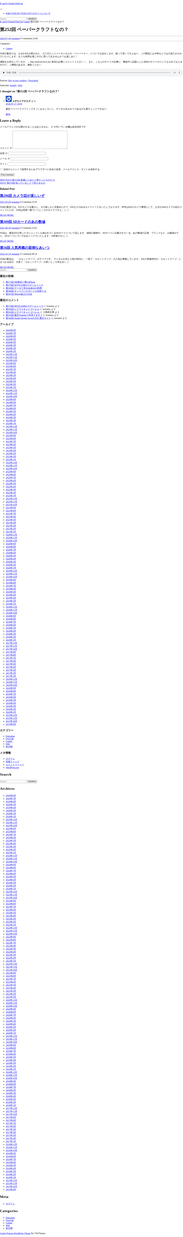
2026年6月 (11, 336)
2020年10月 (11, 541)
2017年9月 (11, 652)
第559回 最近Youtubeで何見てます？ (24, 315)
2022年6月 (11, 480)
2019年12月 (11, 571)
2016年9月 (11, 688)
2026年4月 (11, 342)
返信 (8, 114)
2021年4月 (11, 523)
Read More (7, 215)
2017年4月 (11, 667)
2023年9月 (11, 435)
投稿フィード (12, 761)
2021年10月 (11, 505)
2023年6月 (11, 444)
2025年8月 (11, 366)
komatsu (15, 38)
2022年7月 (11, 477)
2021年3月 (11, 526)
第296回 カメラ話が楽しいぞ (22, 195)
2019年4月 (11, 595)
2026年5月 (11, 339)
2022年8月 (11, 474)
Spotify (13, 85)
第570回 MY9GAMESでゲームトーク (24, 285)
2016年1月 (11, 712)
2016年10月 (11, 685)
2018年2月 (11, 637)
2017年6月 (11, 661)
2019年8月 (11, 583)
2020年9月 (11, 544)
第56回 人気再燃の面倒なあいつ (25, 247)
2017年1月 (11, 676)
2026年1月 (11, 351)
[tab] (1, 9)
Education (10, 736)
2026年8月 (11, 330)
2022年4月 (11, 486)
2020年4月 (11, 559)
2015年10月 (11, 721)
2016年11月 (11, 682)
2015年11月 (11, 718)
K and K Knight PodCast (11, 3)
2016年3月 (11, 706)
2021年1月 (11, 532)
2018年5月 (11, 628)
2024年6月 (11, 408)
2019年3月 (11, 598)
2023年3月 (11, 453)
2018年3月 (11, 634)
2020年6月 (11, 553)
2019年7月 (11, 586)
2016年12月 (11, 679)
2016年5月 (11, 700)
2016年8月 (11, 691)
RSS (20, 85)
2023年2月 (11, 456)
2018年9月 (11, 616)
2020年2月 (11, 565)
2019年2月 (11, 601)
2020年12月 (11, 535)
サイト (3, 164)
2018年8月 (11, 619)
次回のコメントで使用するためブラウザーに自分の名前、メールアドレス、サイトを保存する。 (52, 169)
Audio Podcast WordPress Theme (15, 1233)
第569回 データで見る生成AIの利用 (24, 288)
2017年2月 (11, 673)
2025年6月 (11, 372)
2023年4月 (11, 450)
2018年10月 (11, 613)
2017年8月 (11, 655)
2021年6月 (11, 517)
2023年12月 (11, 426)
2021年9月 (11, 508)
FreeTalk (10, 739)
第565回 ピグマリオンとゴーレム (22, 309)
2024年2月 (11, 420)
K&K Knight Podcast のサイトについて (28, 13)
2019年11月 (11, 574)
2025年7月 (11, 369)
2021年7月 (11, 514)
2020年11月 (11, 538)
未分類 (9, 746)
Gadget (26, 21)
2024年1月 (11, 423)
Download (33, 80)
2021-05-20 (5, 202)
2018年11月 (11, 610)
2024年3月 (11, 417)
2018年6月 (11, 625)
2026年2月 (11, 348)
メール (5, 158)
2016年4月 (11, 703)
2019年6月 (11, 589)
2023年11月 (11, 429)
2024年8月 (11, 402)
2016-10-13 (5, 254)
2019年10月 (11, 577)
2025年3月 (11, 381)
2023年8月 (11, 438)
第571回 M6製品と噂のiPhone (20, 282)
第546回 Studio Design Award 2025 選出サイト (28, 318)
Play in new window (17, 80)
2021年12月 (11, 498)
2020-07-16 (5, 38)
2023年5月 (11, 447)
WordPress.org (12, 767)
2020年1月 (11, 568)
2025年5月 (11, 375)
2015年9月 (11, 724)
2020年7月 (11, 550)
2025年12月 (11, 354)
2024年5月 (11, 411)
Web (8, 744)
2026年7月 (11, 333)
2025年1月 (11, 387)
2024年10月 (11, 396)
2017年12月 (11, 643)
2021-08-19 (5, 228)
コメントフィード (15, 764)
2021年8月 (11, 511)
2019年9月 (11, 580)
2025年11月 (11, 357)
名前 (3, 153)
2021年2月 (11, 529)
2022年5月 (11, 483)
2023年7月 (11, 441)
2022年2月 (11, 492)
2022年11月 (11, 465)
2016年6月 (11, 697)
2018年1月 (11, 640)
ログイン (10, 758)
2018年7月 (11, 622)
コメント (6, 148)
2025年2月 (11, 384)
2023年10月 (11, 432)
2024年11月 (11, 393)
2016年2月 (11, 709)
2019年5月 (11, 592)
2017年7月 (11, 658)
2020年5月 (11, 556)
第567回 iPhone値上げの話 (19, 294)
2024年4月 (11, 414)
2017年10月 (11, 649)
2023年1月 (11, 459)
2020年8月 (11, 547)
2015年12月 (11, 715)
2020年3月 (11, 562)
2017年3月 (11, 670)
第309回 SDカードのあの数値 (22, 222)
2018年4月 (11, 631)
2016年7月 (11, 694)
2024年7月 (11, 405)
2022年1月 (11, 495)
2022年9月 (11, 471)
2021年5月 (11, 520)
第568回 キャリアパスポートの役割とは (26, 291)
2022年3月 (11, 489)
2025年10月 (11, 360)
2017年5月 (11, 664)
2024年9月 (11, 399)
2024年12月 (11, 390)
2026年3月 (11, 345)
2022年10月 (11, 468)
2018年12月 (11, 607)
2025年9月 (11, 363)
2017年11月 (11, 646)
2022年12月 (11, 462)
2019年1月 (11, 604)
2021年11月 (11, 501)
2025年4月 (11, 378)
